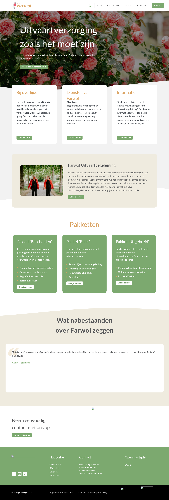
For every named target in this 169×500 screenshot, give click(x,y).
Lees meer (23, 137)
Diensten (128, 5)
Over (99, 5)
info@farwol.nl (92, 464)
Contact (157, 5)
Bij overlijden (113, 5)
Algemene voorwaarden (61, 492)
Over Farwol (55, 464)
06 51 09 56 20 (95, 473)
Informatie (141, 5)
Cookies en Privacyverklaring (92, 492)
